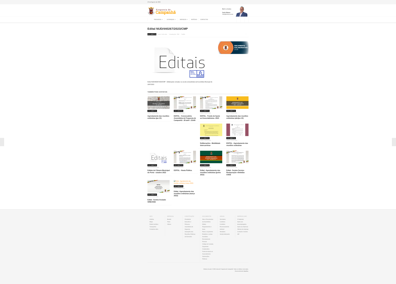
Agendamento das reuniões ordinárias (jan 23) (158, 117)
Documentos (152, 111)
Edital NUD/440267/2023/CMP (167, 28)
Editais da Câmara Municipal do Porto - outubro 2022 (158, 171)
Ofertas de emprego (242, 229)
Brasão (169, 219)
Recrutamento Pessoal (206, 240)
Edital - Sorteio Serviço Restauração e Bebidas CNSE (235, 172)
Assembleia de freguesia (189, 228)
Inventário (205, 236)
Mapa (151, 222)
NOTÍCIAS (194, 19)
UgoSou (246, 271)
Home (149, 19)
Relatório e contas (207, 234)
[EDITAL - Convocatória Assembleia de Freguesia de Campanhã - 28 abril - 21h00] (185, 102)
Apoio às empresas (242, 226)
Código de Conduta (207, 244)
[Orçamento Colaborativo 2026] (233, 47)
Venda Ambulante (225, 234)
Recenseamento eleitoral (224, 228)
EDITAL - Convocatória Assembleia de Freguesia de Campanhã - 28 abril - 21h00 (185, 118)
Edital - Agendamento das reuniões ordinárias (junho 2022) (210, 172)
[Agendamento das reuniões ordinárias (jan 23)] (158, 102)
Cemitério (222, 224)
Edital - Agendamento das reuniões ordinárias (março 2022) (184, 194)
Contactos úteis (154, 229)
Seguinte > (394, 142)
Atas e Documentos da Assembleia (207, 221)
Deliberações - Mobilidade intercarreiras (210, 144)
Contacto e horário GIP (242, 233)
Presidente (188, 219)
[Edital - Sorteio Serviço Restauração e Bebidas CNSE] (237, 157)
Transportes (153, 226)
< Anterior (2, 142)
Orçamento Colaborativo (205, 248)
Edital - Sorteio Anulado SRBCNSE (156, 201)
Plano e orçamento (207, 231)
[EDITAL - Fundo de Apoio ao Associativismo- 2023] (211, 102)
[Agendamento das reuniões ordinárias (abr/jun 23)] (237, 102)
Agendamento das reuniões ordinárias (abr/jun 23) (237, 117)
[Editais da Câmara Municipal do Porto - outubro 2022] (158, 157)
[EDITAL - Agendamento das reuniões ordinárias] (237, 130)
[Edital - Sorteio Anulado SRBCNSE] (158, 186)
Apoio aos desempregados (241, 223)
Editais (204, 224)
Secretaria (223, 219)
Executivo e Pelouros (188, 223)
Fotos (168, 222)
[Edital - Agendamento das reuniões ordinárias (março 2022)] (185, 182)
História (152, 219)
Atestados (222, 231)
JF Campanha (158, 270)
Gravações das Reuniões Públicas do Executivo (190, 234)
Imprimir (248, 34)
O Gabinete (240, 219)
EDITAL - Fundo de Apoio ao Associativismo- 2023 (210, 117)
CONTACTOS (204, 19)
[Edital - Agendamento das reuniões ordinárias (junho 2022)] (211, 157)
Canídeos (222, 222)
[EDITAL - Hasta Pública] (185, 157)
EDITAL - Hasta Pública (183, 170)
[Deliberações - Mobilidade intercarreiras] (211, 130)
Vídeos (169, 224)
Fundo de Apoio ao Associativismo (207, 253)
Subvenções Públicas (205, 258)
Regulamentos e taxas (207, 228)
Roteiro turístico (154, 224)
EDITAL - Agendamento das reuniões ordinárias (237, 144)
